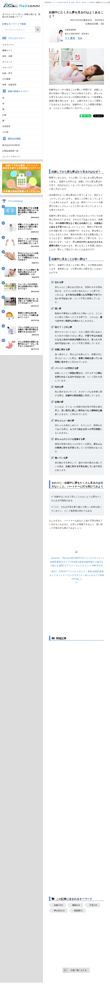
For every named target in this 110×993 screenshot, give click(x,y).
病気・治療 (7, 56)
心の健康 (6, 79)
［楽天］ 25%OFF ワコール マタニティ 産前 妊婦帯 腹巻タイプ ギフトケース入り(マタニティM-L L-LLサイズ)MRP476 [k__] (76, 575)
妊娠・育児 (7, 73)
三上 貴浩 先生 (73, 38)
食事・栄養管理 (9, 84)
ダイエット (7, 62)
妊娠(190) (58, 905)
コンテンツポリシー (11, 156)
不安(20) (93, 905)
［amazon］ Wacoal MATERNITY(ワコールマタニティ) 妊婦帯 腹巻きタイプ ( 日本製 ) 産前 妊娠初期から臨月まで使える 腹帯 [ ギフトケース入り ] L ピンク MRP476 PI (76, 562)
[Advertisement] (76, 143)
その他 (5, 132)
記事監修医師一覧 (10, 151)
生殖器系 (6, 126)
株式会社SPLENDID (11, 145)
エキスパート (8, 44)
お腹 (4, 115)
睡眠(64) (76, 905)
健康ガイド (7, 50)
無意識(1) (78, 910)
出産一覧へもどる (79, 970)
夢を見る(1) (59, 910)
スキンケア (7, 67)
